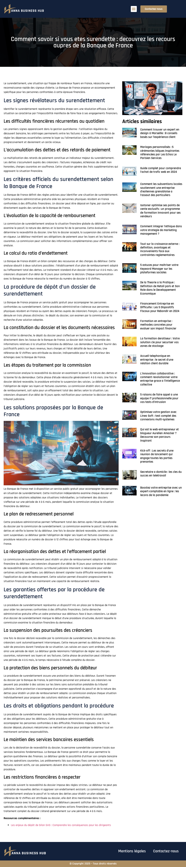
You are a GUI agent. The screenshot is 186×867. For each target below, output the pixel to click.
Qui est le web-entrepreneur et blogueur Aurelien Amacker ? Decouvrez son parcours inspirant (159, 434)
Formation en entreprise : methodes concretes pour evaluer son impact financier (158, 325)
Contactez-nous (166, 851)
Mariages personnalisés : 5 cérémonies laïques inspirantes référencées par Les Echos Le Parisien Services (159, 152)
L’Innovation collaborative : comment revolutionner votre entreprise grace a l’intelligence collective (160, 379)
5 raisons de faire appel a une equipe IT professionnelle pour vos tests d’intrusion (159, 398)
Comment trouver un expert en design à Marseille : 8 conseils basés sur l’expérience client (159, 133)
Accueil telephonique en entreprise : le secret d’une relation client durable (156, 359)
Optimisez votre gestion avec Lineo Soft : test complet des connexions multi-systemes (158, 415)
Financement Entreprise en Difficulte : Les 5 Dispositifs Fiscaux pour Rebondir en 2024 (159, 307)
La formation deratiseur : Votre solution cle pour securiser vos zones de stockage (160, 342)
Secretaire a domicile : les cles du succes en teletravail (161, 474)
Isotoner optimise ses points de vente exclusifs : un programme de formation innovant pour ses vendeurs (160, 210)
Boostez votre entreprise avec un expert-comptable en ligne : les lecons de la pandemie (161, 491)
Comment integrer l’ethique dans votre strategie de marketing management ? (161, 230)
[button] (134, 9)
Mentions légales (132, 851)
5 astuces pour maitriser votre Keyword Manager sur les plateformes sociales (159, 268)
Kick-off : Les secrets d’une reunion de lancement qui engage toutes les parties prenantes (156, 456)
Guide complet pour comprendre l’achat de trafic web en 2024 (160, 170)
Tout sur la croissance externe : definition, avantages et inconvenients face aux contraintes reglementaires (159, 249)
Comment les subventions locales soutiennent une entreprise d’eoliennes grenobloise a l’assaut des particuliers (161, 189)
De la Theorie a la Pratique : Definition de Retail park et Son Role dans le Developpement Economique (160, 287)
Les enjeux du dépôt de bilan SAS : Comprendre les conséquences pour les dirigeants (61, 825)
